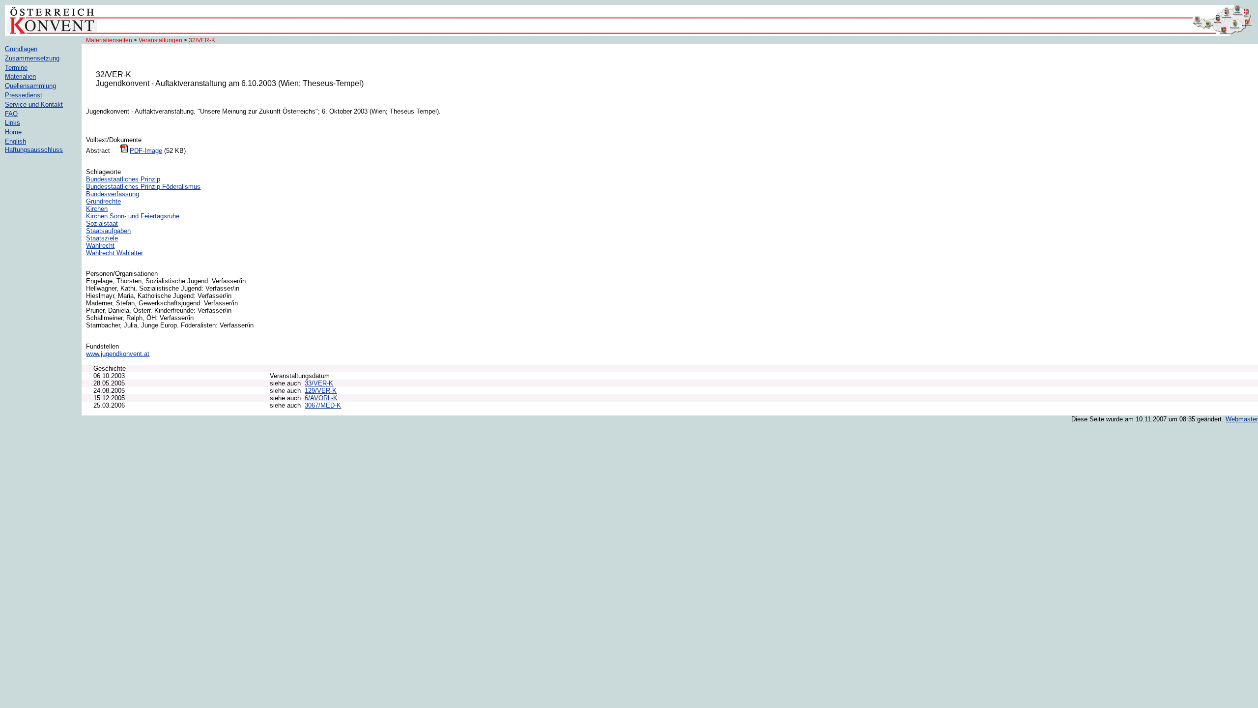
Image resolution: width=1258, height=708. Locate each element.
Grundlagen (21, 49)
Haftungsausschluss (34, 149)
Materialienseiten (109, 40)
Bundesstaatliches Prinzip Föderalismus (143, 186)
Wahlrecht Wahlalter (114, 253)
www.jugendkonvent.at (117, 353)
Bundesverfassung (112, 194)
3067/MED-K (323, 405)
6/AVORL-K (321, 398)
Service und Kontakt (34, 104)
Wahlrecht (100, 245)
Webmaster (1242, 419)
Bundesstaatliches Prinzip (123, 179)
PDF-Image (146, 150)
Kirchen (97, 208)
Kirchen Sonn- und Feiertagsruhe (132, 216)
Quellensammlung (30, 85)
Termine (16, 67)
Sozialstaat (102, 223)
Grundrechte (103, 201)
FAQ (11, 114)
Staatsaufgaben (108, 231)
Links (12, 122)
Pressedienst (23, 95)
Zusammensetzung (32, 58)
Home (13, 132)
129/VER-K (321, 390)
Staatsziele (102, 238)
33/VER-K (319, 383)
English (15, 141)
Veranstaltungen (160, 40)
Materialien (20, 76)
